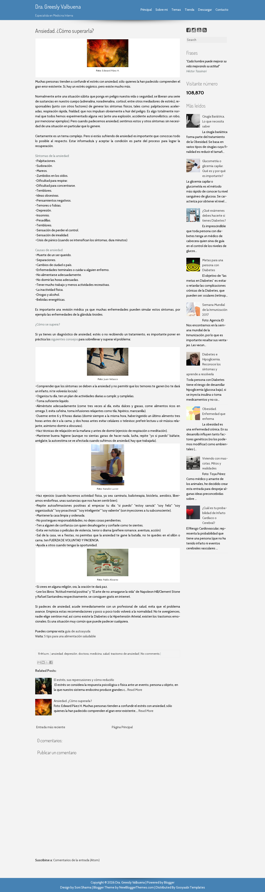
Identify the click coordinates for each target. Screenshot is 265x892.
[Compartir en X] (47, 662)
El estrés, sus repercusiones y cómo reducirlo (84, 680)
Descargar (205, 10)
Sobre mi (161, 10)
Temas (176, 10)
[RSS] (204, 30)
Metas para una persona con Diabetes (212, 265)
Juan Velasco (111, 379)
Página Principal (122, 727)
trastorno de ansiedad (125, 654)
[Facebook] (188, 30)
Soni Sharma (83, 887)
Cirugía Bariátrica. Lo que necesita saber (213, 121)
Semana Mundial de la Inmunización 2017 (214, 310)
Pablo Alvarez (110, 579)
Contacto (222, 10)
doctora (83, 654)
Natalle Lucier (110, 488)
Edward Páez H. (110, 70)
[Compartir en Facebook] (51, 662)
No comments (150, 654)
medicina (96, 654)
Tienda (189, 10)
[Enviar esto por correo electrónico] (39, 662)
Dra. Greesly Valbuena (58, 6)
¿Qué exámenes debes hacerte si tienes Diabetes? (214, 215)
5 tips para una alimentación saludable (70, 636)
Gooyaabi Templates (190, 887)
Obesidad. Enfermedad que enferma (213, 414)
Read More (134, 690)
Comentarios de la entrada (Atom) (76, 860)
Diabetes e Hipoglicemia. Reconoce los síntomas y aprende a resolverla (203, 364)
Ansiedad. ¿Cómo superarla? (64, 30)
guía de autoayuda (77, 631)
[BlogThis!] (43, 662)
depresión (70, 654)
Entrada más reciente (50, 727)
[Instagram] (194, 30)
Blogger (169, 882)
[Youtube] (199, 30)
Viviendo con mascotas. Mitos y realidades (215, 463)
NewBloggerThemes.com (136, 887)
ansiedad (57, 654)
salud (106, 654)
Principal (146, 10)
